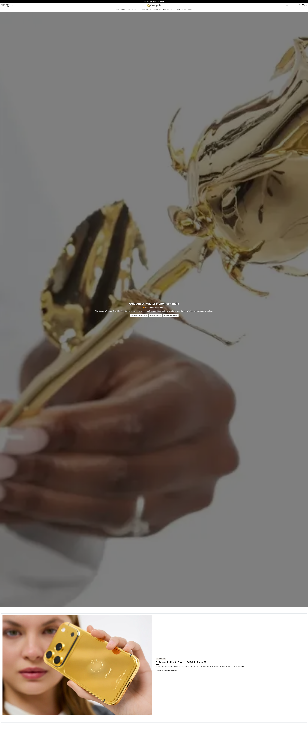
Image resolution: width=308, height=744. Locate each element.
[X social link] (20, 5)
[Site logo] (154, 5)
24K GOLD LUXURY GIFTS (154, 1)
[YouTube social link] (24, 5)
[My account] (295, 5)
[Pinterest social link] (26, 5)
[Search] (293, 5)
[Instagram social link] (22, 5)
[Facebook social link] (18, 5)
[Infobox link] (8, 5)
